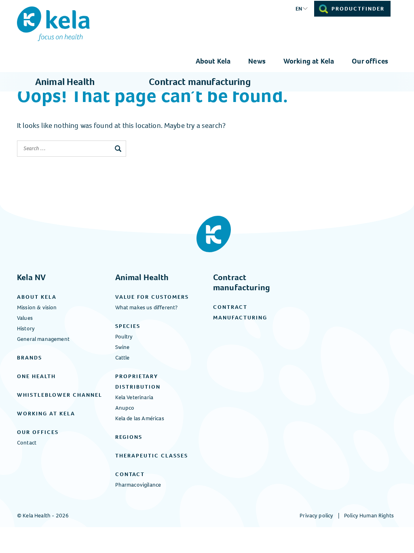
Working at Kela (308, 61)
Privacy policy (316, 515)
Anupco (125, 408)
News (257, 61)
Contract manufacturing (200, 81)
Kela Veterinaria (134, 397)
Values (25, 318)
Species (127, 326)
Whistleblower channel (59, 395)
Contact (26, 443)
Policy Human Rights (369, 515)
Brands (29, 358)
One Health (36, 376)
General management (43, 339)
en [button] (299, 9)
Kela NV (31, 277)
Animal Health (65, 81)
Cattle (122, 358)
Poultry (124, 336)
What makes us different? (146, 307)
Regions (128, 437)
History (26, 328)
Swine (122, 347)
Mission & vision (37, 307)
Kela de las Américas (139, 418)
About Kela (213, 61)
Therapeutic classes (151, 455)
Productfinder (358, 9)
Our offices (370, 61)
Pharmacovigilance (138, 485)
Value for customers (152, 297)
